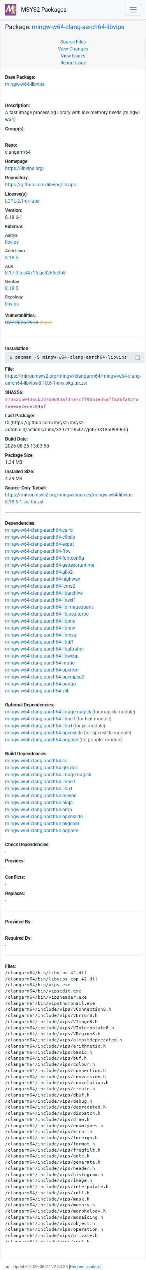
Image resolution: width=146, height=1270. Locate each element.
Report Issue (73, 63)
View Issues (73, 56)
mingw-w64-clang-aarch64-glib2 (39, 572)
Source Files (73, 42)
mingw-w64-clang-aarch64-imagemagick (48, 712)
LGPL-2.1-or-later (22, 201)
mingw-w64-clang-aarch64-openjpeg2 (44, 677)
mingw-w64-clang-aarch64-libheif (40, 719)
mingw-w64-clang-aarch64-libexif (40, 600)
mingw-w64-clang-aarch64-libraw (40, 628)
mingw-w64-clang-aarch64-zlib (37, 691)
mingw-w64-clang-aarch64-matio (40, 663)
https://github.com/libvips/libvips (40, 184)
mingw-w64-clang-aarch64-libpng (40, 621)
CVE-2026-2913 (21, 322)
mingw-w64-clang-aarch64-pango (40, 684)
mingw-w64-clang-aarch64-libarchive (44, 593)
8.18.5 (11, 257)
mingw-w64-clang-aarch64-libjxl (38, 726)
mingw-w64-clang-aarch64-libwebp (42, 656)
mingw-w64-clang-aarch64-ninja (39, 802)
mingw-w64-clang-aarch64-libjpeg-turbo (47, 614)
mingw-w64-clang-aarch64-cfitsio (40, 537)
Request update (85, 1266)
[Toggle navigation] (133, 10)
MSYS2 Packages (43, 9)
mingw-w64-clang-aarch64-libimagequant (49, 607)
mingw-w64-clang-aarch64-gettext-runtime (49, 565)
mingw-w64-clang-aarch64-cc (36, 760)
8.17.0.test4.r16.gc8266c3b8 (35, 273)
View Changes (73, 49)
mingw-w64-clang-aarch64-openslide (44, 733)
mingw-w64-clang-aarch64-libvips (78, 27)
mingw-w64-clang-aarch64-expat (39, 544)
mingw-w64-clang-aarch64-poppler (41, 740)
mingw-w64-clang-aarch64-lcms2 (40, 586)
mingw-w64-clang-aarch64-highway (42, 579)
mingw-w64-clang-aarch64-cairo (39, 530)
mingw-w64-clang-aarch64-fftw (37, 551)
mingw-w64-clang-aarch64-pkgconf (42, 823)
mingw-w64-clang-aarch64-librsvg (40, 635)
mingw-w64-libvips (24, 84)
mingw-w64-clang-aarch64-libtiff (39, 642)
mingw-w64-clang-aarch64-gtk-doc (41, 767)
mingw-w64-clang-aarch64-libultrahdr (44, 649)
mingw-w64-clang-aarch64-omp (38, 809)
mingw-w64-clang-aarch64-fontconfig (44, 558)
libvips (12, 242)
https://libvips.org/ (24, 168)
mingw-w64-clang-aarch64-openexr (42, 670)
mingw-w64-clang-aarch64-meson (41, 795)
